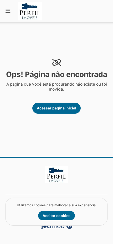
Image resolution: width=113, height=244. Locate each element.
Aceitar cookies (56, 215)
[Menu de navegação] (8, 11)
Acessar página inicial (56, 108)
